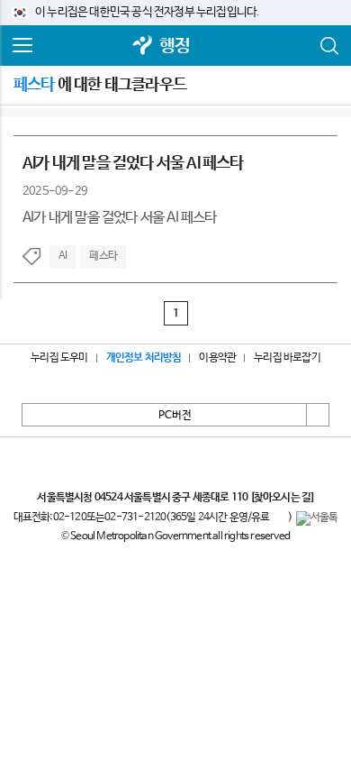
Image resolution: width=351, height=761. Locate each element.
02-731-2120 (135, 517)
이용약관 (217, 358)
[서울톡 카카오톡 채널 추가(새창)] (317, 518)
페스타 (103, 256)
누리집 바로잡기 (287, 358)
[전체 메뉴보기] (22, 46)
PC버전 (175, 415)
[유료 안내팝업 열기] (279, 518)
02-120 (69, 517)
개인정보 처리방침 (144, 358)
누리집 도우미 (59, 358)
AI (62, 256)
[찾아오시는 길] (282, 497)
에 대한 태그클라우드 (100, 85)
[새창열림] (143, 46)
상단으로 (317, 414)
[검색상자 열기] (328, 46)
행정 (174, 46)
